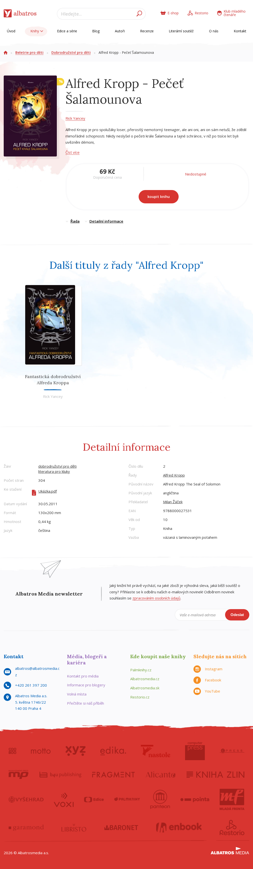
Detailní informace (106, 221)
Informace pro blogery (86, 684)
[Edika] (113, 751)
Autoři (120, 31)
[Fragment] (113, 774)
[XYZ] (75, 751)
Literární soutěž (181, 31)
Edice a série (67, 31)
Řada (75, 221)
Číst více (72, 152)
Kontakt (240, 31)
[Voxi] (64, 799)
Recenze (147, 31)
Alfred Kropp (174, 475)
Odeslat (237, 615)
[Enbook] (179, 827)
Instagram (213, 668)
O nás (213, 31)
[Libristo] (74, 827)
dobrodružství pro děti (57, 466)
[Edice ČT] (94, 799)
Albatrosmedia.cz (144, 678)
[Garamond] (26, 827)
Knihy (35, 31)
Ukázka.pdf (47, 491)
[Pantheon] (160, 799)
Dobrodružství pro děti (71, 52)
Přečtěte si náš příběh (85, 703)
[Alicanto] (161, 774)
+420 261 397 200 (31, 685)
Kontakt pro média (83, 676)
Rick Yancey (75, 118)
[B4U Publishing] (60, 774)
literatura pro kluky (54, 471)
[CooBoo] (12, 751)
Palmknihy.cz (140, 669)
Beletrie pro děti (29, 52)
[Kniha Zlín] (215, 774)
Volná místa (76, 694)
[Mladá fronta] (232, 799)
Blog (96, 31)
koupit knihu (159, 196)
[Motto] (41, 751)
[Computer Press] (195, 751)
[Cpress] (232, 751)
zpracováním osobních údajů (156, 598)
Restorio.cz (139, 697)
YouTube (212, 691)
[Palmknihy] (127, 799)
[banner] (20, 14)
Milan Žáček (173, 501)
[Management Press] (18, 774)
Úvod (11, 31)
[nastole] (155, 751)
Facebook (213, 679)
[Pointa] (194, 799)
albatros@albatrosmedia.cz (37, 671)
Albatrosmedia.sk (144, 687)
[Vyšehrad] (26, 799)
